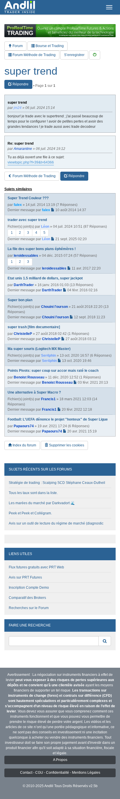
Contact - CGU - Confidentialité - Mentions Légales (60, 773)
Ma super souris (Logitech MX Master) (39, 349)
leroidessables (26, 256)
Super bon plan (20, 300)
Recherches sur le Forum (29, 608)
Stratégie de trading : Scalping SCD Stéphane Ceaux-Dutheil (57, 483)
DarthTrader (24, 285)
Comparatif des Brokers (27, 598)
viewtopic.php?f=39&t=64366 (31, 162)
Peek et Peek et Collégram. (30, 513)
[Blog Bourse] (19, 7)
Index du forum (24, 445)
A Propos (60, 760)
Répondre (20, 84)
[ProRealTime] (60, 30)
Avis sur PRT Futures (25, 577)
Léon (45, 227)
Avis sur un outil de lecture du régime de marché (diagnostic (56, 523)
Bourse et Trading (49, 46)
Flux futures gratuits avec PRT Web (36, 567)
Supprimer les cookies (66, 445)
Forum (17, 46)
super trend (30, 71)
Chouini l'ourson (54, 307)
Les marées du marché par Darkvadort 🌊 (42, 503)
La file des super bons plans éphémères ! (42, 249)
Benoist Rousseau (29, 377)
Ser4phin (48, 355)
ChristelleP (23, 334)
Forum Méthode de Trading (34, 55)
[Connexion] (94, 55)
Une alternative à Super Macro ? (34, 392)
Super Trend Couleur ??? (28, 198)
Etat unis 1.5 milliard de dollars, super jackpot (45, 278)
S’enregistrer (74, 55)
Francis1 (48, 399)
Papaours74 (24, 426)
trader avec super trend (27, 220)
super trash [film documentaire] (34, 327)
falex (18, 205)
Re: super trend (20, 144)
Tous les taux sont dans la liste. (33, 493)
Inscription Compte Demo (29, 588)
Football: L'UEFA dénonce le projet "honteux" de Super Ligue (58, 419)
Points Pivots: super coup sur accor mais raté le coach (53, 371)
